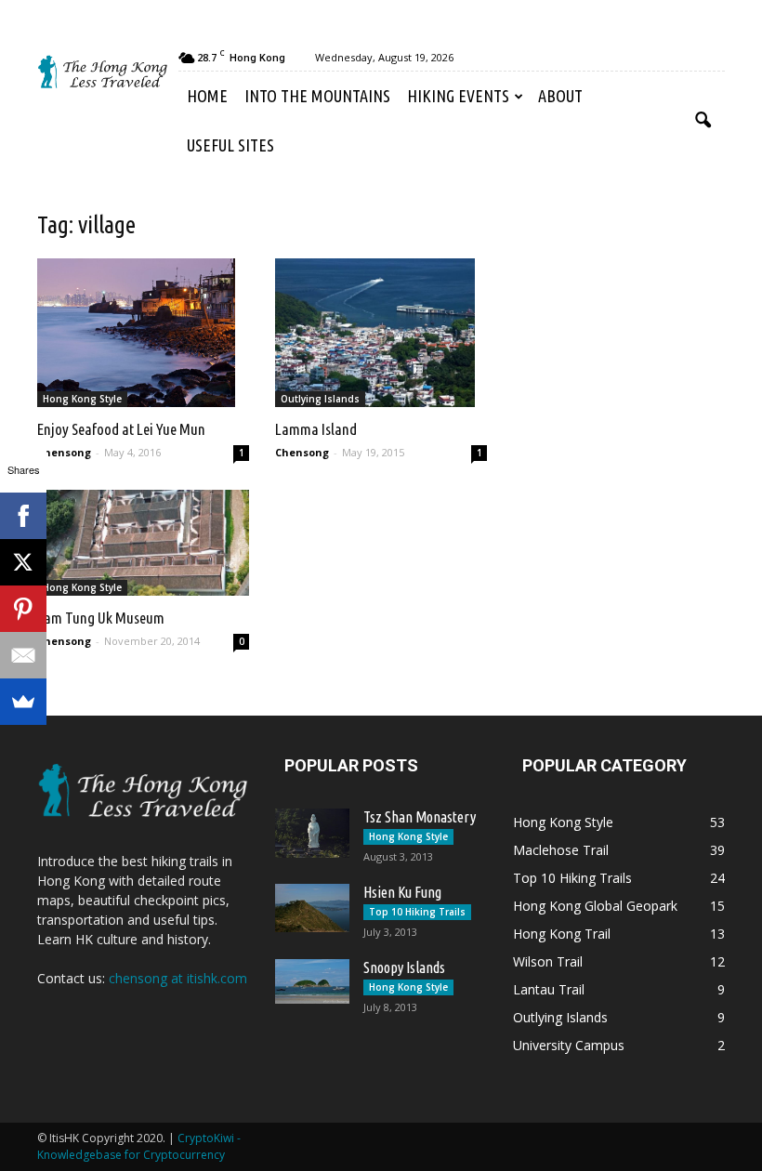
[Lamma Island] (381, 332)
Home (207, 95)
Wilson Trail (548, 961)
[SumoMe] (23, 701)
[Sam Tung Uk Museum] (143, 543)
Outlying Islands (320, 398)
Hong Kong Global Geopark (595, 905)
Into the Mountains (317, 95)
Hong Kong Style (82, 398)
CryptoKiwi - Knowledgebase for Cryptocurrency (139, 1146)
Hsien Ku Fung (402, 892)
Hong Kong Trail (562, 933)
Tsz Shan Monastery (419, 817)
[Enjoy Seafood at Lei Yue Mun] (143, 332)
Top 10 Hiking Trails (417, 911)
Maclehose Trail (561, 850)
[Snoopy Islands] (312, 981)
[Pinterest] (23, 609)
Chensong (64, 452)
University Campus (568, 1045)
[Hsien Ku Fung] (312, 908)
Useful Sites (230, 145)
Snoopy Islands (404, 967)
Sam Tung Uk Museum (100, 617)
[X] (23, 562)
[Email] (23, 655)
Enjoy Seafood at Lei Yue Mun (121, 429)
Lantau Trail (549, 989)
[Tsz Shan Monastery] (312, 833)
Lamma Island (316, 429)
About (560, 95)
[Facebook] (23, 516)
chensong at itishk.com (178, 978)
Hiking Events (458, 95)
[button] (702, 121)
